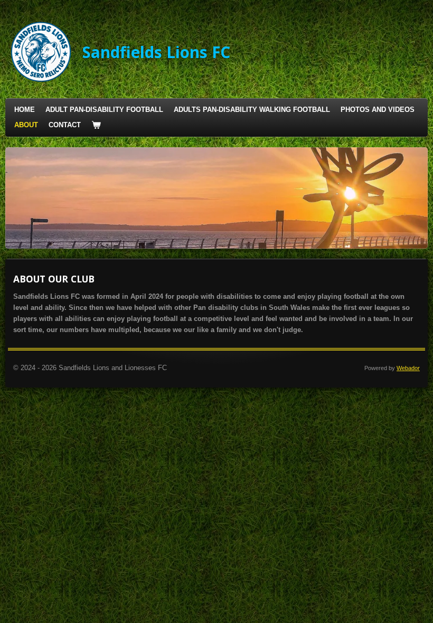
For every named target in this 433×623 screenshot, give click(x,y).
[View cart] (96, 125)
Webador (408, 368)
